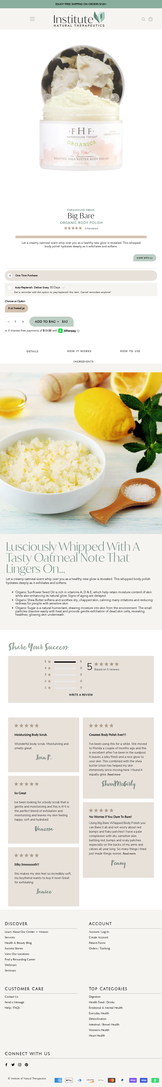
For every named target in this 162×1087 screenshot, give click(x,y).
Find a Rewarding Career (20, 959)
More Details (145, 258)
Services (10, 937)
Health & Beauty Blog (18, 943)
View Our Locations (17, 954)
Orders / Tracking (99, 948)
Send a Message (14, 1002)
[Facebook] (6, 1064)
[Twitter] (13, 1064)
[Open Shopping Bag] (150, 19)
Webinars (10, 965)
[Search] (143, 19)
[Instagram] (19, 1064)
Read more (114, 774)
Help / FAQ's (12, 1007)
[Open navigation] (32, 19)
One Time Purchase (26, 275)
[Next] (114, 98)
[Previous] (47, 98)
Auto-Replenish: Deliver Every (32, 287)
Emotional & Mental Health (106, 1007)
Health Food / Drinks (101, 1002)
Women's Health (99, 1030)
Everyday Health (99, 1013)
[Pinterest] (26, 1064)
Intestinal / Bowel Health (104, 1024)
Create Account (98, 937)
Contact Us (11, 996)
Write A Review (81, 695)
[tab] (30, 348)
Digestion (95, 996)
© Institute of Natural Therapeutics (27, 1078)
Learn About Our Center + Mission (26, 932)
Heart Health (97, 1035)
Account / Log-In (99, 932)
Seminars (10, 970)
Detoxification (97, 1019)
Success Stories (14, 948)
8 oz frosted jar (16, 308)
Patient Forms (97, 943)
